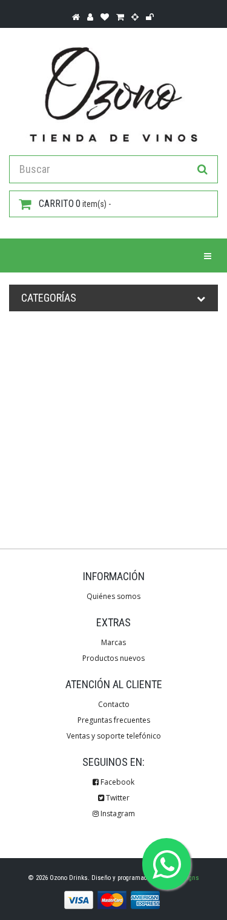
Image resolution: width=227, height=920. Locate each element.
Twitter (117, 798)
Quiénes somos (113, 596)
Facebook (116, 782)
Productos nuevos (113, 658)
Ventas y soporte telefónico (114, 736)
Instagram (117, 813)
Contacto (114, 704)
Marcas (113, 642)
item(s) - (75, 203)
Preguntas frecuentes (113, 720)
